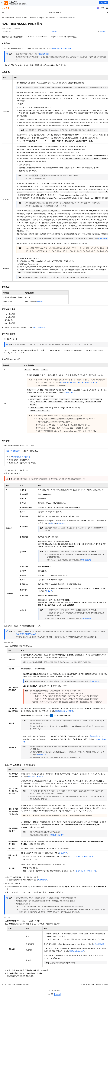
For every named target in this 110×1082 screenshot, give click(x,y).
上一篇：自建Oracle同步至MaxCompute (15, 984)
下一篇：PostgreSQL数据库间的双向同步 (94, 984)
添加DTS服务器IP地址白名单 (27, 634)
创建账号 (52, 523)
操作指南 (18, 17)
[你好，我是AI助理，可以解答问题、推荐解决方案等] (98, 8)
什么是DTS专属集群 (35, 776)
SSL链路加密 (86, 560)
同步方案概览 (44, 54)
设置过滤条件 (42, 754)
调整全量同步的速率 (57, 835)
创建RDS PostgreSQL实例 (61, 48)
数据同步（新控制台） (30, 17)
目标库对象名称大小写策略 (64, 711)
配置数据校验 (42, 880)
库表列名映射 (94, 681)
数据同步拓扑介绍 (39, 327)
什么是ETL (63, 853)
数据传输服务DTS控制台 (21, 457)
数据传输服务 (10, 17)
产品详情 (54, 31)
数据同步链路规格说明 (76, 951)
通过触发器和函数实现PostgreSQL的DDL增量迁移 (78, 382)
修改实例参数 (102, 238)
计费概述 (40, 301)
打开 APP (104, 3)
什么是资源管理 (98, 944)
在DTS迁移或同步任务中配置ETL (81, 856)
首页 (3, 18)
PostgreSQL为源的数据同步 (47, 17)
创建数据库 (61, 523)
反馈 (58, 994)
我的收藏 (102, 31)
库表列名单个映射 (96, 736)
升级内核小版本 (69, 392)
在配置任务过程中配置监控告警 (85, 871)
